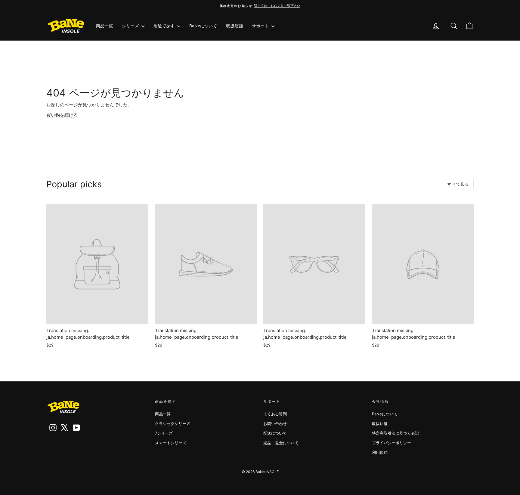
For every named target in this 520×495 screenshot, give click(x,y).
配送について (275, 433)
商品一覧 (104, 25)
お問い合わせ (275, 423)
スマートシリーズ (170, 442)
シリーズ (131, 25)
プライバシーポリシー (391, 442)
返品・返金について (281, 442)
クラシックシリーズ (172, 423)
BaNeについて (203, 25)
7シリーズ (164, 433)
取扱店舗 (234, 25)
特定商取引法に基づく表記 (395, 433)
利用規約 (380, 452)
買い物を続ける (62, 115)
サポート (261, 25)
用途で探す (164, 25)
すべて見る (458, 184)
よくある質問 (275, 413)
